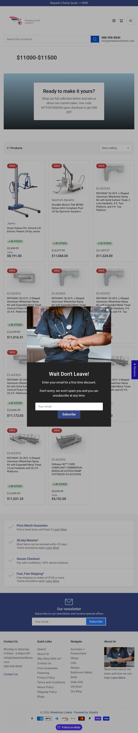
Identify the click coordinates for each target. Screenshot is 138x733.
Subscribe (69, 414)
